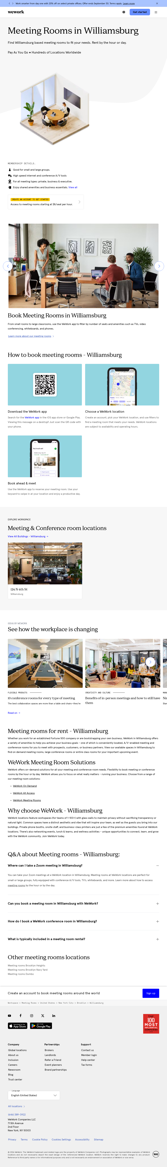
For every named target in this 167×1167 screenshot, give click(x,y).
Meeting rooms (29, 1003)
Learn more (129, 3)
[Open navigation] (156, 12)
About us (13, 1055)
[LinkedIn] (53, 1015)
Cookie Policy (39, 1139)
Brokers (49, 1050)
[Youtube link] (9, 1015)
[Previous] (9, 3)
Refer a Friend (53, 1060)
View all (72, 187)
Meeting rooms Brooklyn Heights (26, 965)
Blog (10, 1074)
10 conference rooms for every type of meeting (41, 698)
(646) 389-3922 (17, 1114)
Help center (88, 1060)
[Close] (157, 3)
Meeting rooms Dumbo (21, 974)
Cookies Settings (61, 1139)
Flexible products (17, 693)
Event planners (53, 1065)
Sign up (150, 993)
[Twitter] (42, 1015)
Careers (12, 1065)
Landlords (50, 1055)
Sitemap (98, 1139)
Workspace (13, 1003)
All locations (15, 1106)
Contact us (87, 1050)
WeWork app (32, 417)
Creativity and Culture (97, 693)
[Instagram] (31, 1015)
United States (47, 1003)
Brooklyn (81, 1003)
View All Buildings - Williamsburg (26, 536)
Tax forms (86, 1065)
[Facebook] (20, 1015)
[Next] (12, 3)
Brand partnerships (56, 1069)
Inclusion (13, 1060)
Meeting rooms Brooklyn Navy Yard (27, 970)
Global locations (17, 1050)
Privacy (12, 1139)
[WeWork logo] (16, 11)
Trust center (15, 1079)
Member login (89, 1055)
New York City (66, 1003)
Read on (13, 713)
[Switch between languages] (124, 12)
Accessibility (82, 1139)
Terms (24, 1139)
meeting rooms (16, 885)
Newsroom (14, 1069)
